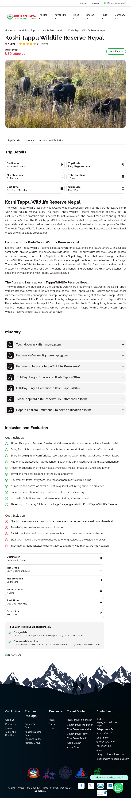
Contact (95, 3)
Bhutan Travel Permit (77, 734)
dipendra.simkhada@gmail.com (112, 759)
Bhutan (52, 724)
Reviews (83, 3)
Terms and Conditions (10, 733)
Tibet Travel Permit (76, 738)
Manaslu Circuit (32, 743)
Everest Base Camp (31, 726)
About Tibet (73, 747)
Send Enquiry (116, 51)
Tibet (51, 728)
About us (9, 719)
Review (8, 728)
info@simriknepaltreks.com (110, 754)
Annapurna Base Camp (33, 733)
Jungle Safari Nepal (52, 30)
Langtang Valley (33, 739)
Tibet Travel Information (79, 729)
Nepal (52, 719)
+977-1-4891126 (104, 733)
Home (8, 30)
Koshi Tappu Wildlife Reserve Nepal (87, 30)
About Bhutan (74, 743)
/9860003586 (104, 746)
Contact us (10, 724)
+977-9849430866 (105, 741)
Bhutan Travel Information (80, 725)
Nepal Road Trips (27, 30)
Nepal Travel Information (79, 719)
